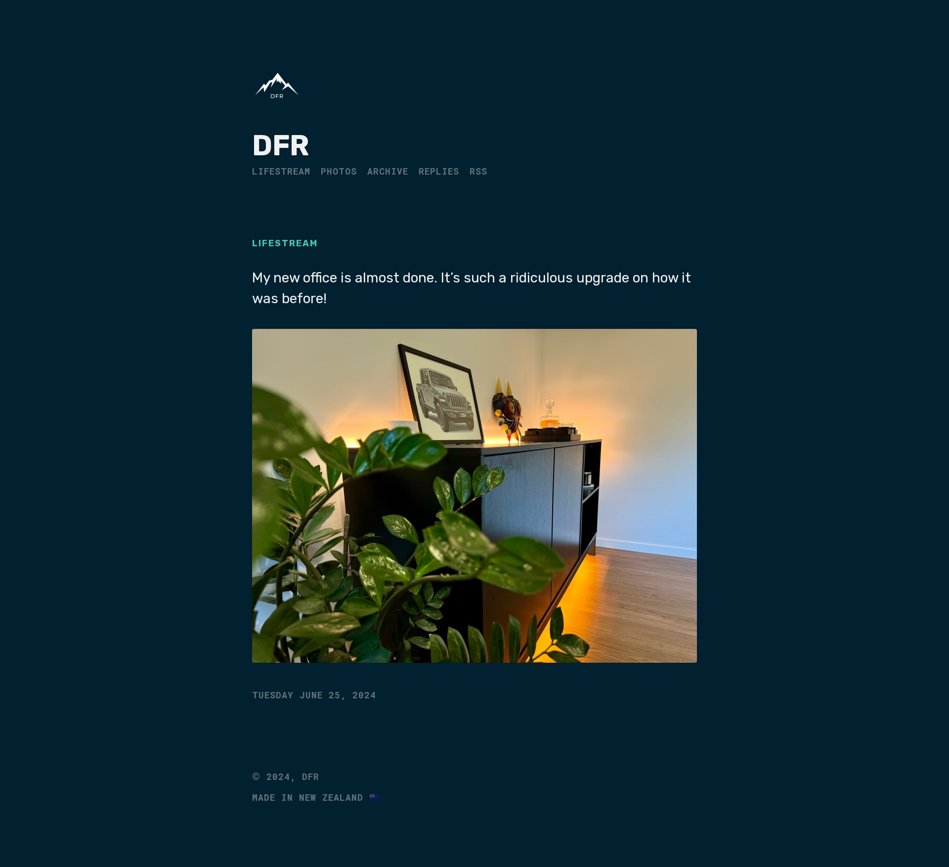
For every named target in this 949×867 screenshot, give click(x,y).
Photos (339, 171)
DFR (280, 146)
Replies (439, 171)
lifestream (285, 243)
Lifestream (281, 171)
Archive (387, 171)
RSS (478, 171)
